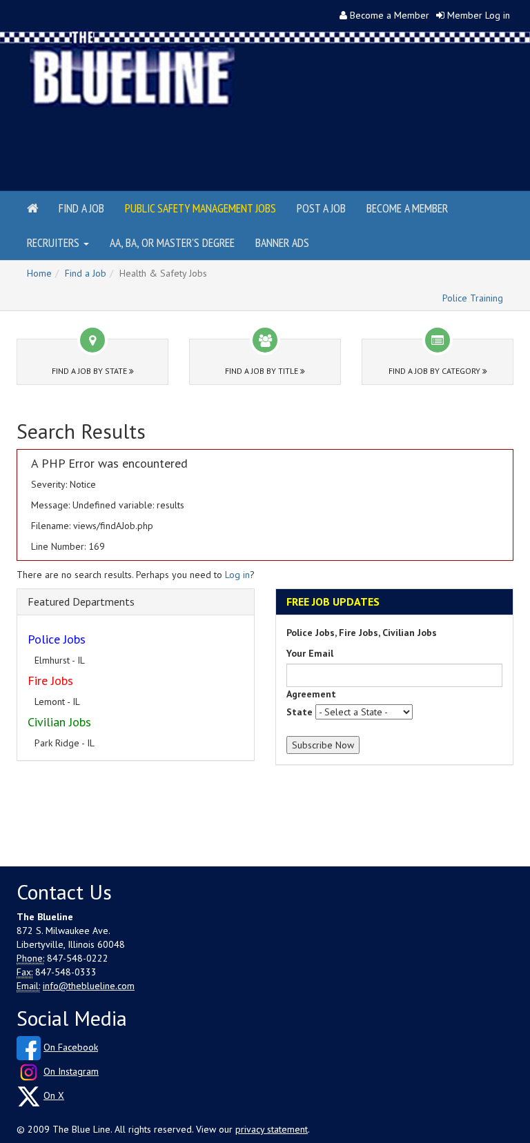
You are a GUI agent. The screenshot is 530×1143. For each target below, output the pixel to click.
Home (39, 273)
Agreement (311, 694)
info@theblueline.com (89, 986)
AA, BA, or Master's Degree (172, 242)
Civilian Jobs (59, 722)
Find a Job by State (90, 371)
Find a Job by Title (262, 371)
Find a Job (81, 208)
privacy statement (271, 1129)
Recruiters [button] (54, 242)
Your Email (309, 653)
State (299, 712)
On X (53, 1095)
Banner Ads (282, 242)
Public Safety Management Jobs (200, 208)
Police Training (472, 298)
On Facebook (70, 1047)
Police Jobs (57, 639)
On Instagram (71, 1071)
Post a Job (321, 208)
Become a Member (389, 15)
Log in (237, 574)
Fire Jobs (50, 680)
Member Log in (478, 15)
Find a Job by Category (435, 371)
